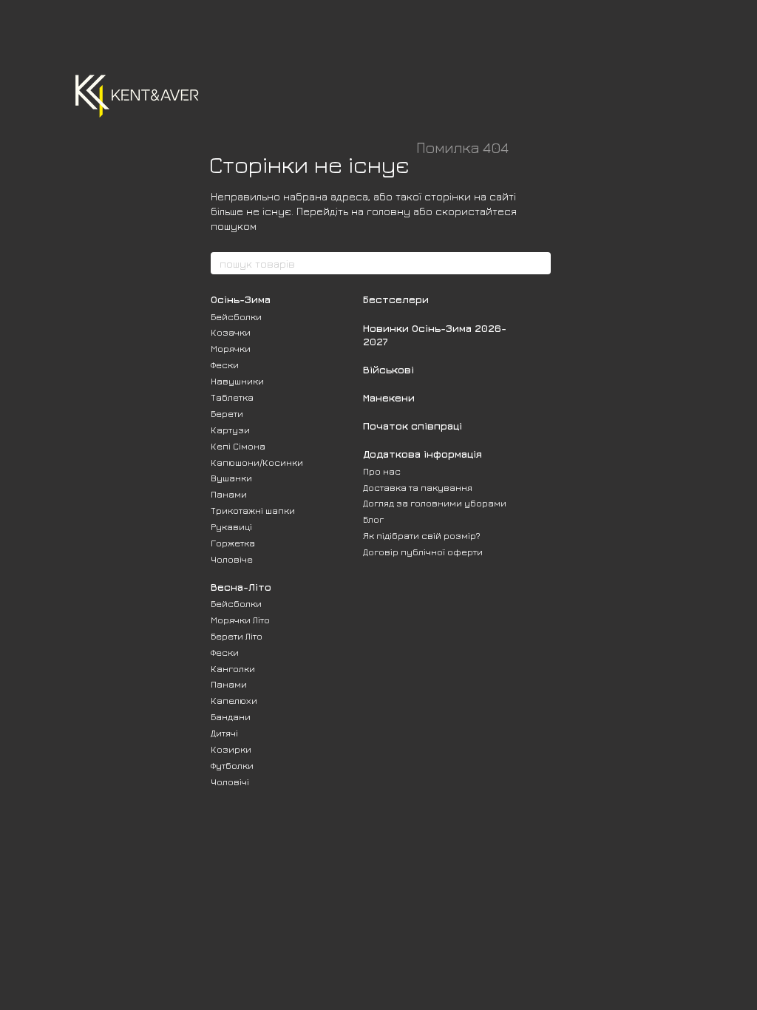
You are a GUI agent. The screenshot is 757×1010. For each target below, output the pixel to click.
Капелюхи (234, 700)
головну (388, 211)
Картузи (230, 429)
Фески (225, 364)
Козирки (231, 749)
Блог (373, 519)
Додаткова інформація (422, 453)
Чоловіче (232, 559)
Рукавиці (231, 526)
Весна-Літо (241, 586)
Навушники (237, 381)
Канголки (233, 668)
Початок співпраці (412, 425)
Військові (388, 369)
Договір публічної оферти (423, 551)
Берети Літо (236, 636)
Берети (227, 413)
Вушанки (231, 478)
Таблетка (232, 397)
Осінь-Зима (241, 299)
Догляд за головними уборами (434, 503)
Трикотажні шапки (253, 510)
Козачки (231, 332)
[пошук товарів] (539, 263)
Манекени (389, 397)
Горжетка (233, 543)
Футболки (232, 765)
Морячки (231, 348)
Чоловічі (230, 781)
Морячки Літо (240, 620)
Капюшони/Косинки (257, 462)
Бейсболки (236, 316)
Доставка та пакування (417, 487)
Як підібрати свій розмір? (422, 535)
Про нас (382, 471)
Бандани (231, 716)
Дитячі (224, 733)
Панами (229, 494)
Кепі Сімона (238, 446)
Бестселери (396, 299)
